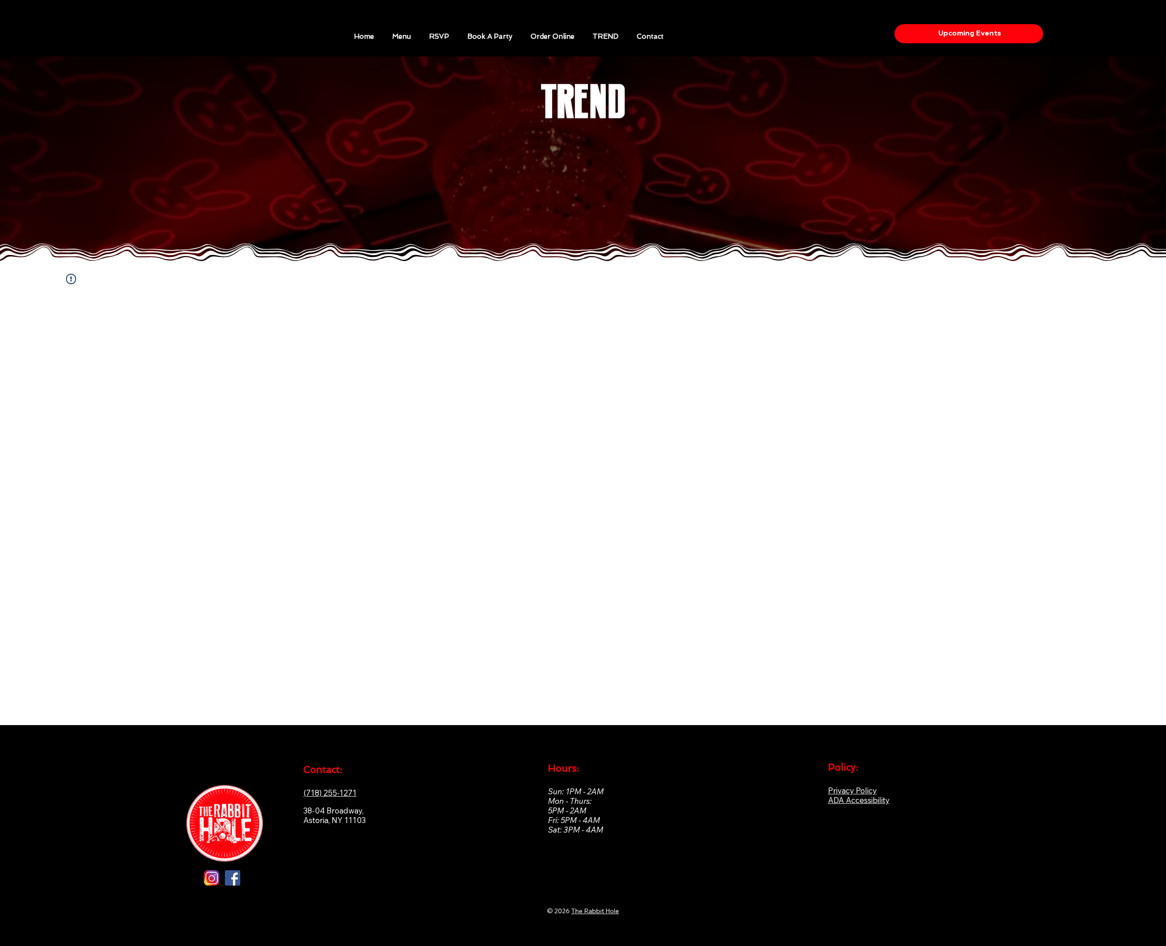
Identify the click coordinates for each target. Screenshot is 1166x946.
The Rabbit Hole (595, 911)
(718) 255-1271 (330, 793)
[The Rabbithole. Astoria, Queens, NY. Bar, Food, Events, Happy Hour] (232, 878)
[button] (490, 36)
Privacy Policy (852, 790)
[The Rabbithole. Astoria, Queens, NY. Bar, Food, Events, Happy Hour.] (211, 878)
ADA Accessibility (859, 800)
